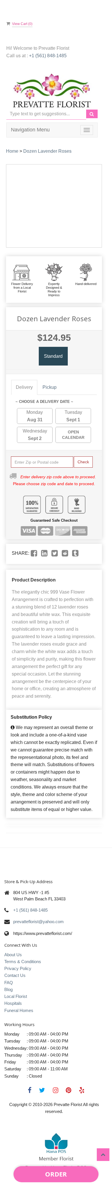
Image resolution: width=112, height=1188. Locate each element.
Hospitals (13, 1003)
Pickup (50, 387)
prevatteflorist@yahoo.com (38, 921)
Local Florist (15, 996)
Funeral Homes (18, 1010)
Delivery (24, 387)
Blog (8, 989)
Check (83, 462)
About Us (13, 954)
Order (56, 1174)
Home (12, 151)
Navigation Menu (30, 130)
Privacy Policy (17, 968)
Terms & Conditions (22, 961)
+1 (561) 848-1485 (48, 55)
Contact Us (15, 975)
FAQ (8, 982)
